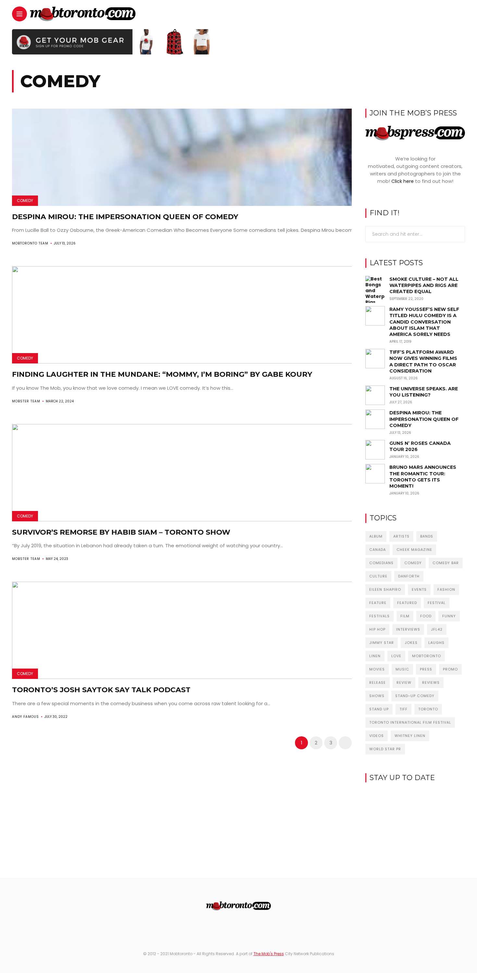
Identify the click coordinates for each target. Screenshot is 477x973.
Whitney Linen (410, 735)
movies (377, 669)
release (377, 682)
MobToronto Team (30, 243)
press (426, 669)
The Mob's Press (268, 953)
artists (401, 536)
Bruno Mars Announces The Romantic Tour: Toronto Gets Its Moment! (422, 476)
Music (402, 669)
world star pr (385, 749)
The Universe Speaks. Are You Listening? (423, 392)
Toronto (428, 709)
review (404, 682)
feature (377, 602)
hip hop (377, 629)
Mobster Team (26, 401)
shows (377, 695)
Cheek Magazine (414, 549)
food (426, 616)
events (419, 589)
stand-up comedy (414, 695)
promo (450, 669)
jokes (411, 642)
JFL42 (437, 629)
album (376, 536)
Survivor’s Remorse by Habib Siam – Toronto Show (121, 532)
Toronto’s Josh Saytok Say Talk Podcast (101, 689)
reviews (431, 682)
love (396, 656)
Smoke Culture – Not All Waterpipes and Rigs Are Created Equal (424, 285)
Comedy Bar (446, 562)
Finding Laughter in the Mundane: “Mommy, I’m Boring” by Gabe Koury (162, 374)
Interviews (408, 629)
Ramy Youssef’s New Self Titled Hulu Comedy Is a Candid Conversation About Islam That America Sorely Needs (424, 321)
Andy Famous (25, 716)
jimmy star (381, 642)
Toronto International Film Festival (410, 722)
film (405, 616)
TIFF (403, 709)
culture (378, 576)
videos (376, 735)
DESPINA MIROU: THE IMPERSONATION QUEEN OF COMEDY (125, 216)
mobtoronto (426, 656)
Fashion (446, 589)
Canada (377, 549)
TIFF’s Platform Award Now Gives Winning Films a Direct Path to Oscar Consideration (423, 361)
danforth (409, 576)
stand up (379, 709)
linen (375, 656)
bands (426, 536)
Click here (402, 181)
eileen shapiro (385, 589)
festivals (379, 616)
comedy (413, 562)
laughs (436, 642)
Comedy (25, 200)
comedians (381, 562)
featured (407, 602)
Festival (437, 602)
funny (449, 616)
